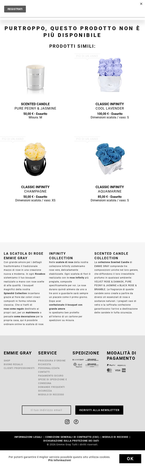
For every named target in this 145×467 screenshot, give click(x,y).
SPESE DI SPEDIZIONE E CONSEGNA (52, 381)
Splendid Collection (15, 293)
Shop (7, 360)
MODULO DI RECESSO (51, 394)
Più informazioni (59, 460)
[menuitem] (54, 361)
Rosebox (40, 273)
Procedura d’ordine (52, 360)
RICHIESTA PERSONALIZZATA (49, 366)
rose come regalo (14, 308)
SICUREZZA (45, 390)
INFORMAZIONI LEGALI (28, 437)
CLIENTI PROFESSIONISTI (19, 368)
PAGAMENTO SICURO (50, 375)
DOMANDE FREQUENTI (51, 387)
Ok (130, 458)
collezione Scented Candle (113, 262)
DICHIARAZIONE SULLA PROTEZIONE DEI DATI (71, 440)
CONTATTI (44, 371)
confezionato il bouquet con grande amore (66, 306)
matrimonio (32, 312)
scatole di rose (64, 262)
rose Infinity (77, 277)
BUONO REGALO (13, 364)
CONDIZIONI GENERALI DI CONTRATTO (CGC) (72, 437)
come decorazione (24, 316)
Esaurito (35, 124)
